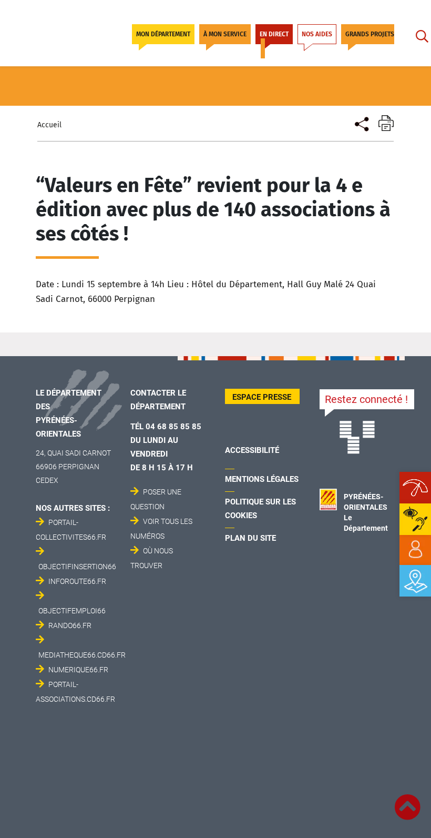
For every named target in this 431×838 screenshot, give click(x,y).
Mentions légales (262, 479)
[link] (415, 550)
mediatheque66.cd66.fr (82, 655)
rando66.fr (69, 625)
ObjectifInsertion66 (77, 566)
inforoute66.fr (77, 581)
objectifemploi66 (72, 611)
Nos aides (317, 34)
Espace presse (261, 397)
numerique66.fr (78, 669)
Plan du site (250, 538)
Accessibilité (252, 450)
